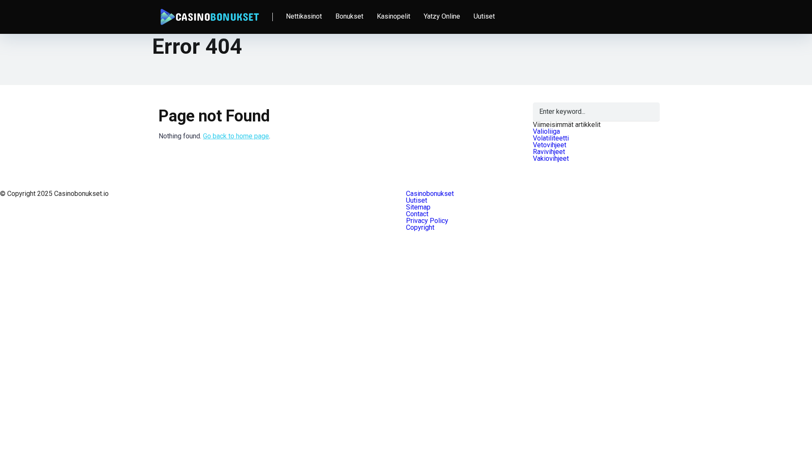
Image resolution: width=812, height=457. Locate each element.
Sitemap (418, 207)
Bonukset (349, 16)
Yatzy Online (442, 16)
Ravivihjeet (549, 152)
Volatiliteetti (551, 138)
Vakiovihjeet (551, 158)
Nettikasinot (304, 16)
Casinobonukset (430, 194)
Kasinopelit (393, 16)
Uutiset (484, 16)
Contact (417, 214)
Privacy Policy (427, 221)
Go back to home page (236, 136)
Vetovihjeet (549, 145)
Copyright (420, 227)
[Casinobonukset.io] (209, 13)
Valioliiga (546, 131)
